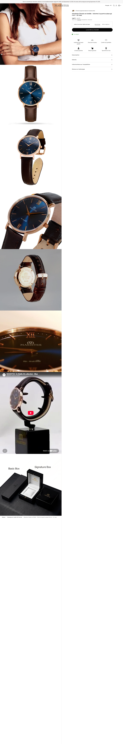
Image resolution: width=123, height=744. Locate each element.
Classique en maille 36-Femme (14, 517)
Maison (3, 517)
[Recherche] (114, 5)
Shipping (79, 19)
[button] (3, 5)
